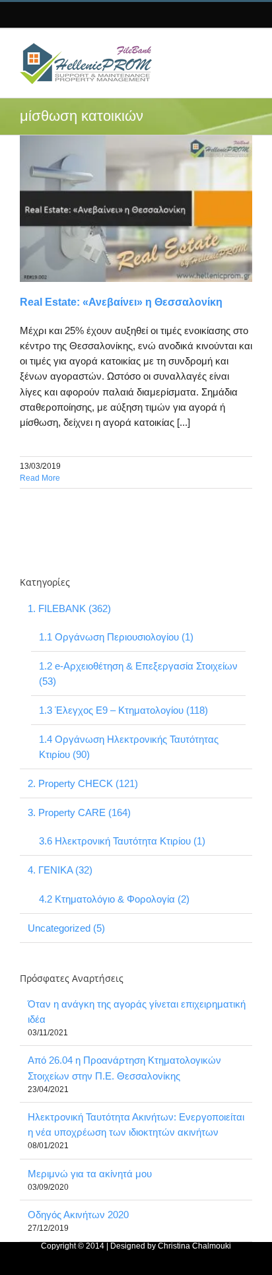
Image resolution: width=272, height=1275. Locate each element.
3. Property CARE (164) (79, 812)
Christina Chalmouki (194, 1246)
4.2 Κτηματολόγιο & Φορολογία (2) (114, 899)
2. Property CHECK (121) (83, 783)
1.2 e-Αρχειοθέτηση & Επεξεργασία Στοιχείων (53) (138, 673)
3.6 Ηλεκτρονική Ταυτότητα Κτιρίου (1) (122, 840)
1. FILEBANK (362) (69, 608)
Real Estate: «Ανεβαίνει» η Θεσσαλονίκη (121, 302)
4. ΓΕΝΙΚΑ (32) (60, 870)
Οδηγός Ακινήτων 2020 (78, 1214)
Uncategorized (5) (66, 928)
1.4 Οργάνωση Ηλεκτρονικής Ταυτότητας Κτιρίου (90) (129, 747)
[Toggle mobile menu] (241, 49)
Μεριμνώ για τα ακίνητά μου (90, 1173)
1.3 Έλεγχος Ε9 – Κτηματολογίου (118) (123, 710)
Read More (40, 478)
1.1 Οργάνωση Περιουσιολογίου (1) (116, 636)
